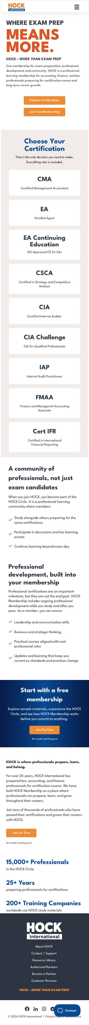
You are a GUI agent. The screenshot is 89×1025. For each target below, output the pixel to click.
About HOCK (44, 946)
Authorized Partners (44, 967)
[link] (44, 183)
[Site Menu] (77, 7)
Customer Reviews (44, 981)
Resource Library (43, 960)
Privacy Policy (53, 1016)
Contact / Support (44, 953)
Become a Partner (44, 974)
